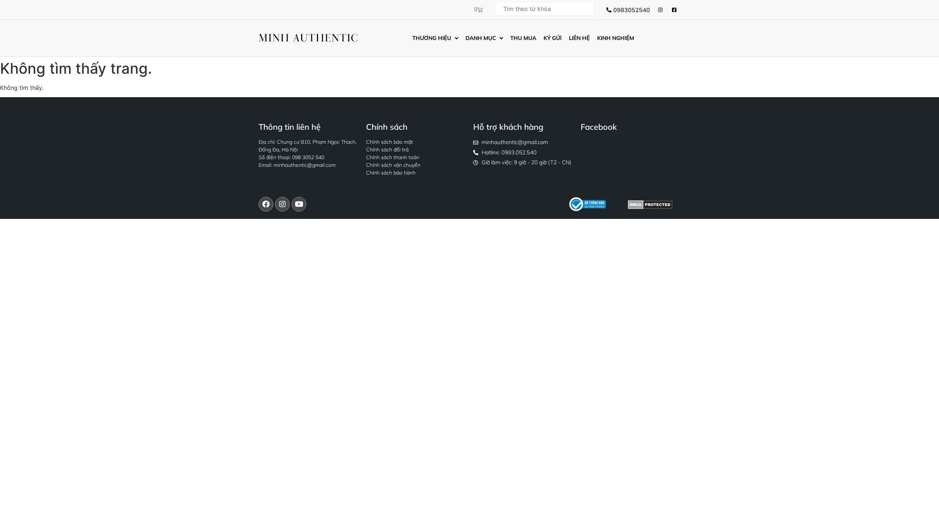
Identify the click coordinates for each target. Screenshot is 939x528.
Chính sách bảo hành (391, 172)
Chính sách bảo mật (389, 142)
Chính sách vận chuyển (393, 165)
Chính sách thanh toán (392, 157)
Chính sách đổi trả (387, 149)
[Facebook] (266, 204)
